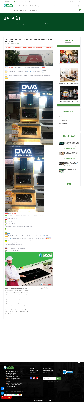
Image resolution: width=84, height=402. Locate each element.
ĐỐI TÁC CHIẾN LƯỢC (34, 5)
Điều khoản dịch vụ (47, 375)
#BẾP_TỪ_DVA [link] (30, 71)
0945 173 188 (18, 288)
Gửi (58, 378)
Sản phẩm (45, 5)
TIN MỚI (69, 40)
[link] (8, 67)
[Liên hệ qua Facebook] (2, 388)
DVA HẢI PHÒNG (11, 303)
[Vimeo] (78, 1)
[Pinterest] (72, 1)
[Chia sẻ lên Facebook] (44, 288)
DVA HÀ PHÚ (18, 303)
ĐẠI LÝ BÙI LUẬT (24, 311)
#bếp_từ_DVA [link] (10, 238)
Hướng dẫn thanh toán (48, 370)
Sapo (50, 400)
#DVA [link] (8, 233)
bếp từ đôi (18, 301)
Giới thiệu (24, 5)
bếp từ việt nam (12, 301)
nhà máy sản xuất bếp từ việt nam (12, 307)
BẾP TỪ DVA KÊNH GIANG (11, 296)
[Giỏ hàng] (79, 10)
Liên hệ (59, 5)
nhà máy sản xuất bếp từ (21, 305)
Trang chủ (17, 5)
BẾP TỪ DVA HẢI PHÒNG (12, 294)
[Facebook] (66, 1)
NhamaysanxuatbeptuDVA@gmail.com (24, 1)
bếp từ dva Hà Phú (22, 294)
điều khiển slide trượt (9, 313)
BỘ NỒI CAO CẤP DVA (63, 127)
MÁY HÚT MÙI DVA (63, 120)
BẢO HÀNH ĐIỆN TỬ (32, 10)
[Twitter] (68, 1)
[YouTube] (76, 1)
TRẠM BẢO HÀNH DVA (19, 10)
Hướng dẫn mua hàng (47, 368)
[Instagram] (74, 1)
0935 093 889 (7, 1)
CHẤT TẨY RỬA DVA (63, 123)
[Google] (70, 1)
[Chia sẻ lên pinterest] (49, 288)
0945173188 (11, 288)
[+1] (51, 288)
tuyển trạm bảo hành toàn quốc (16, 309)
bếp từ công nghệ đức (20, 292)
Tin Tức (54, 5)
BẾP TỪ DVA (61, 117)
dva (21, 301)
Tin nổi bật (69, 136)
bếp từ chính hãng (11, 292)
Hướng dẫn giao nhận (47, 372)
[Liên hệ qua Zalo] (2, 393)
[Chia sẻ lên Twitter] (47, 288)
